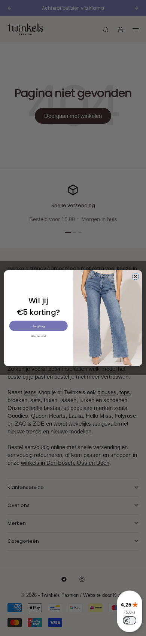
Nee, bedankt (38, 336)
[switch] (129, 620)
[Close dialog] (135, 276)
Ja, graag (39, 326)
